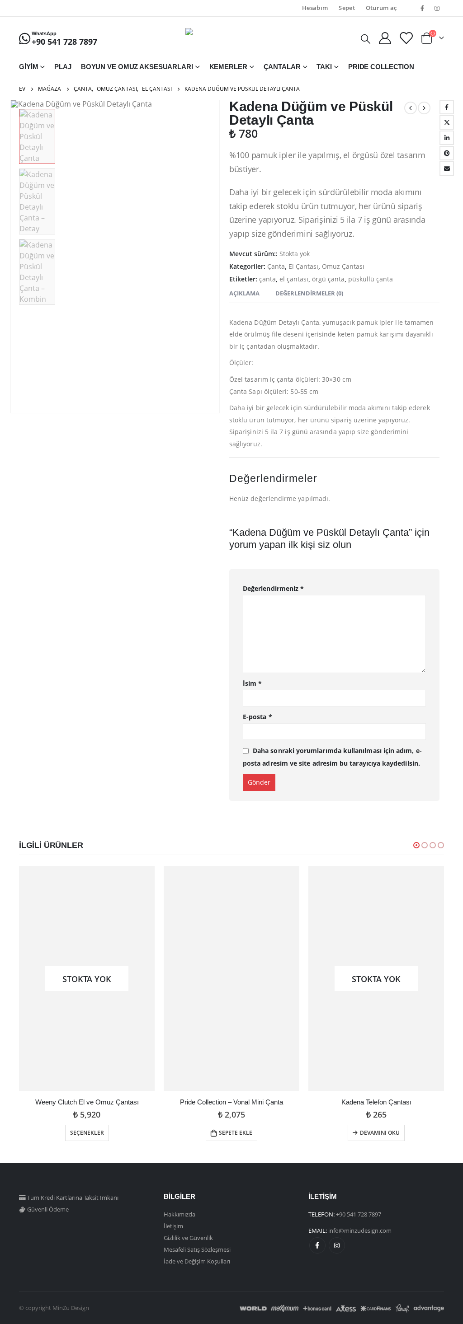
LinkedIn (446, 138)
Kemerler (228, 66)
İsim (252, 683)
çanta (267, 279)
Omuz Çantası (343, 266)
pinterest (446, 153)
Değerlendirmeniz (273, 588)
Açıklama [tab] (244, 293)
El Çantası (303, 266)
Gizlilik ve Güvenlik (188, 1238)
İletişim (173, 1226)
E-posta (446, 168)
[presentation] (12, 256)
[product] (231, 978)
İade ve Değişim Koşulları (197, 1261)
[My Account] (385, 38)
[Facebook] (422, 8)
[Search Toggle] (365, 38)
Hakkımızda (179, 1214)
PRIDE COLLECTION (381, 66)
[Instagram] (437, 8)
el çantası (293, 279)
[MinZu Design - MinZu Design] (231, 38)
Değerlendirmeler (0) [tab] (309, 293)
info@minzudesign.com (360, 1230)
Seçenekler (87, 1133)
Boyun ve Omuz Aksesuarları (137, 66)
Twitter (446, 122)
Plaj (62, 66)
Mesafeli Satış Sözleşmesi (197, 1249)
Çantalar (282, 66)
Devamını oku (380, 1133)
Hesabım (315, 8)
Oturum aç (381, 8)
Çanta (276, 266)
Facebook (446, 107)
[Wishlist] (405, 38)
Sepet (347, 8)
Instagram (337, 1245)
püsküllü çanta (370, 279)
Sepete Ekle (235, 1133)
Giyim (28, 66)
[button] (416, 845)
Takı (324, 66)
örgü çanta (328, 279)
